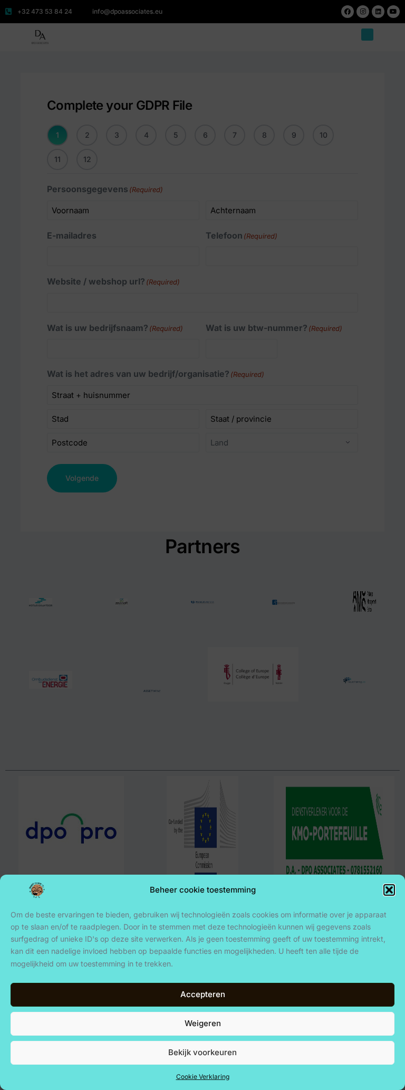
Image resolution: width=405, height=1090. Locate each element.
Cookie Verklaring (202, 1076)
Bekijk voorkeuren (202, 1052)
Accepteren (202, 994)
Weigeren (203, 1023)
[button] (389, 890)
